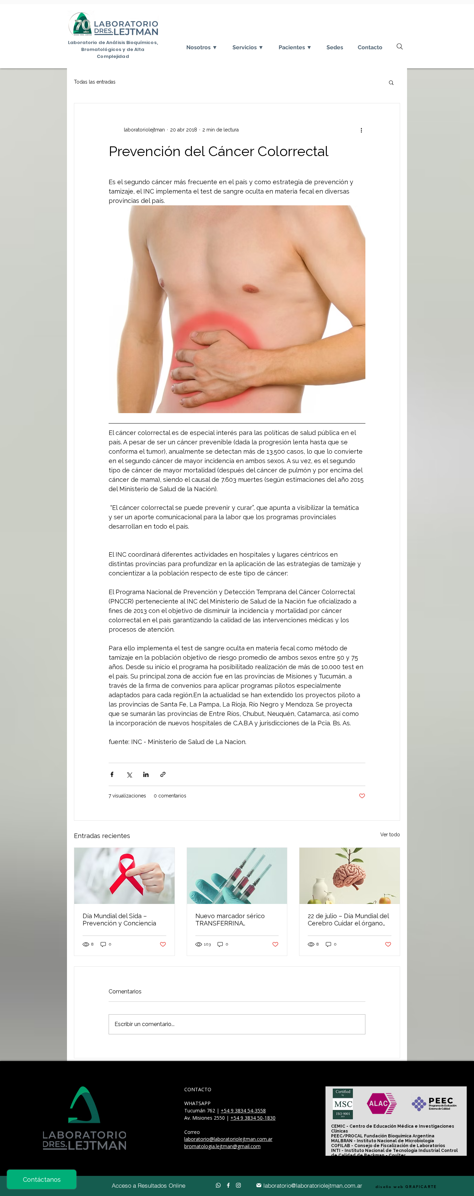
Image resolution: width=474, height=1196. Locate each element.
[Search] (399, 46)
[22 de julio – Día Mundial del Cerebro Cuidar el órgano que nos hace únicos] (349, 876)
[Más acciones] (361, 130)
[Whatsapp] (217, 1185)
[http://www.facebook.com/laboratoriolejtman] (227, 1185)
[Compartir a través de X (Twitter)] (129, 774)
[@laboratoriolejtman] (237, 1185)
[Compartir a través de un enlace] (163, 774)
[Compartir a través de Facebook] (112, 774)
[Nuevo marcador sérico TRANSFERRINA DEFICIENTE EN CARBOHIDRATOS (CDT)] (237, 876)
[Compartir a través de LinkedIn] (146, 774)
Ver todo (390, 834)
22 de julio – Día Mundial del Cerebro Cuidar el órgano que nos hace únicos (348, 919)
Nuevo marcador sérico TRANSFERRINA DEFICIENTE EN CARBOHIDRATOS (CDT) (231, 919)
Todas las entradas (95, 82)
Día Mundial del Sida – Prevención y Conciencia (119, 919)
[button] (391, 82)
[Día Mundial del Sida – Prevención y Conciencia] (124, 876)
